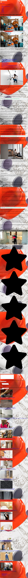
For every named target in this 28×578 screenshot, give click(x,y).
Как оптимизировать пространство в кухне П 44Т (8, 60)
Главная (3, 8)
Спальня (3, 11)
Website (1, 388)
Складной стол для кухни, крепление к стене (6, 540)
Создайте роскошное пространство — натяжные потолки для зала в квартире (10, 448)
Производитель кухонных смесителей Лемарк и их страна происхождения (9, 550)
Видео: (2, 66)
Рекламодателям (4, 575)
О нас (2, 5)
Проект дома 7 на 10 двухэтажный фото (5, 458)
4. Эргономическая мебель (5, 63)
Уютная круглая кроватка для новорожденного (6, 530)
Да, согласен (4, 386)
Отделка (3, 10)
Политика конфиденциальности (6, 6)
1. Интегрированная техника (5, 61)
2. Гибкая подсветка (4, 62)
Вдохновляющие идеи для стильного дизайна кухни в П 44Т (9, 65)
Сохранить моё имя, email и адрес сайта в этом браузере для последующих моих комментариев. (13, 380)
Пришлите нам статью (4, 573)
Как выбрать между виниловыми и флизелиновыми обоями (7, 438)
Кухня (2, 9)
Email (1, 384)
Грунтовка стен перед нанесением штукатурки (6, 560)
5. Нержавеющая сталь (4, 64)
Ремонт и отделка (2, 3)
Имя (1, 383)
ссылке (25, 387)
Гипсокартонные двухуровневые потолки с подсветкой (7, 520)
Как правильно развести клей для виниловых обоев (6, 428)
